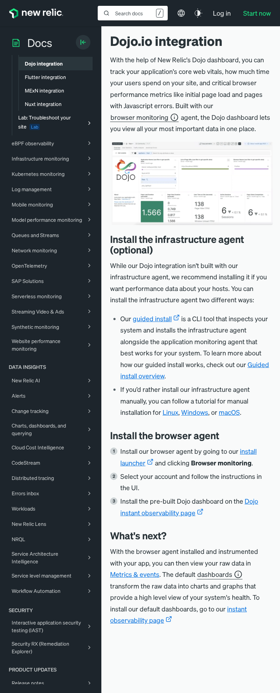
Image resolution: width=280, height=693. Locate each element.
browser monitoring (139, 117)
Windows (194, 412)
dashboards (214, 574)
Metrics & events (134, 574)
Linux (170, 412)
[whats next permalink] (171, 535)
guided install (152, 318)
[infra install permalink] (158, 249)
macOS (229, 412)
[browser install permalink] (224, 435)
